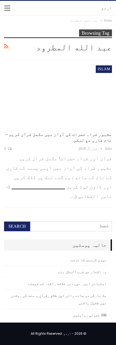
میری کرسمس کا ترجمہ (88, 260)
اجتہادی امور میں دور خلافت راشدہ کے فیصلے (67, 284)
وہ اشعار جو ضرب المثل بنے (82, 272)
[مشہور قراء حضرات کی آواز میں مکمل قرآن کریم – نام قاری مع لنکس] (58, 96)
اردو (106, 8)
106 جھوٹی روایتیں (90, 315)
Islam (104, 69)
